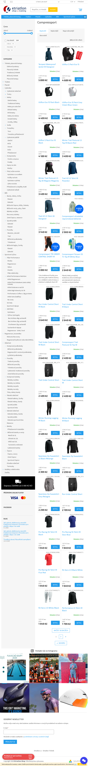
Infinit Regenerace (14, 279)
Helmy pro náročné (14, 106)
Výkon (10, 267)
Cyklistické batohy (14, 448)
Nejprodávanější (68, 31)
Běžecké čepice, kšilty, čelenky (18, 205)
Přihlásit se (10, 742)
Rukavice (10, 423)
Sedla (9, 125)
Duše (9, 150)
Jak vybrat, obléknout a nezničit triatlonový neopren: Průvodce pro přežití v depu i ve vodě (16, 524)
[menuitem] (12, 17)
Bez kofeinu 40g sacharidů (17, 318)
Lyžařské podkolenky (15, 355)
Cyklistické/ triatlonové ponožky (19, 371)
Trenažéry (10, 128)
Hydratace (11, 312)
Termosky (10, 466)
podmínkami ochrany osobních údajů (36, 737)
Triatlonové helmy (14, 103)
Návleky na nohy (13, 389)
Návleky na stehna (14, 383)
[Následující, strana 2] (61, 637)
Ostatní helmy (12, 119)
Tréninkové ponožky (15, 368)
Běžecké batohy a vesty (16, 432)
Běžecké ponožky (14, 364)
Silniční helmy (12, 100)
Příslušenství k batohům (16, 429)
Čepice (9, 451)
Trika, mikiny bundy (13, 392)
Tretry (9, 94)
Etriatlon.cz (38, 751)
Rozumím (82, 764)
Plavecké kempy (12, 79)
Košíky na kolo (12, 177)
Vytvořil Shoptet (79, 761)
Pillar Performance (13, 258)
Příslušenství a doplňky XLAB (16, 187)
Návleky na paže (13, 386)
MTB (9, 144)
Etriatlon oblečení (13, 463)
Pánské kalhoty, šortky (15, 398)
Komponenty (11, 156)
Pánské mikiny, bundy (15, 401)
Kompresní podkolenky (15, 346)
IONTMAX (10, 309)
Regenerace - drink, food (16, 330)
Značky (7, 472)
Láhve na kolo (12, 184)
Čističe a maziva (13, 159)
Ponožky (10, 230)
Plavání (7, 85)
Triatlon (7, 82)
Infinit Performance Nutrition (16, 276)
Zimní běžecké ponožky (16, 374)
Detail (55, 79)
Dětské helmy (12, 110)
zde (75, 764)
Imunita (10, 270)
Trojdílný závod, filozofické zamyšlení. (17, 539)
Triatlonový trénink (13, 72)
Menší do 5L (12, 435)
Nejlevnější (54, 31)
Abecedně (43, 35)
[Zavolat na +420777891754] (7, 2)
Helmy (9, 97)
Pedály (10, 162)
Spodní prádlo (12, 221)
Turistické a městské (15, 445)
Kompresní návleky (13, 377)
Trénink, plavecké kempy (13, 63)
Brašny (10, 168)
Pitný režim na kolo (13, 171)
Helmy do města (13, 116)
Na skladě (13, 40)
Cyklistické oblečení (14, 91)
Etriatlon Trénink (48, 751)
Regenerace (12, 264)
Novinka (11, 47)
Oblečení (8, 343)
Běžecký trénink (12, 76)
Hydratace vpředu (14, 180)
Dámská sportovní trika (15, 420)
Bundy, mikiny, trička (14, 196)
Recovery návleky (13, 214)
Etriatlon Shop (41, 2)
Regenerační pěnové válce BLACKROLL (20, 340)
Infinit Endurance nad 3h (16, 287)
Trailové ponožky (13, 361)
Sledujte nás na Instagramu (46, 650)
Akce (10, 44)
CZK (71, 2)
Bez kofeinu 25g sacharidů (17, 321)
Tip (9, 50)
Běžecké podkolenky (15, 239)
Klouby (10, 261)
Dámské (10, 202)
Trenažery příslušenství (16, 134)
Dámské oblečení (13, 411)
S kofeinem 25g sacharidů (17, 324)
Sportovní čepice (13, 460)
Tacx (9, 131)
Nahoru (62, 643)
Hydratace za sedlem (15, 174)
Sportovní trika (13, 408)
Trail (9, 236)
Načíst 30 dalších (61, 630)
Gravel (10, 147)
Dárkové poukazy (13, 66)
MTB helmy (11, 113)
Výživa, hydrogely (14, 315)
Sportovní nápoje (13, 306)
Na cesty (11, 300)
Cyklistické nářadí (13, 190)
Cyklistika (8, 88)
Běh (6, 193)
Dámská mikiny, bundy (15, 414)
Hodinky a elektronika (12, 469)
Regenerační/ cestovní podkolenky (20, 352)
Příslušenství (12, 153)
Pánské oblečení (12, 395)
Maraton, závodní (13, 233)
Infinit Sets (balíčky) (14, 297)
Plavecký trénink (12, 69)
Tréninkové (11, 242)
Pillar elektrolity (13, 273)
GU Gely (9, 303)
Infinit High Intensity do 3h (16, 290)
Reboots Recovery (13, 337)
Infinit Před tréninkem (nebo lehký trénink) (19, 283)
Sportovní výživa (10, 254)
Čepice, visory (12, 454)
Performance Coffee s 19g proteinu (20, 294)
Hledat (53, 9)
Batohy (9, 426)
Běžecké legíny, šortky (15, 245)
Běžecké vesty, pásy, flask (16, 208)
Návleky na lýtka (12, 211)
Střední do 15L (13, 438)
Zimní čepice (12, 457)
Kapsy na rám (11, 165)
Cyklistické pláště (13, 137)
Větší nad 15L (12, 442)
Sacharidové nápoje (14, 327)
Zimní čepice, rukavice (14, 218)
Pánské (10, 199)
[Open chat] (84, 760)
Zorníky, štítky (12, 122)
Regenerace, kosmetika (13, 334)
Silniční (10, 140)
